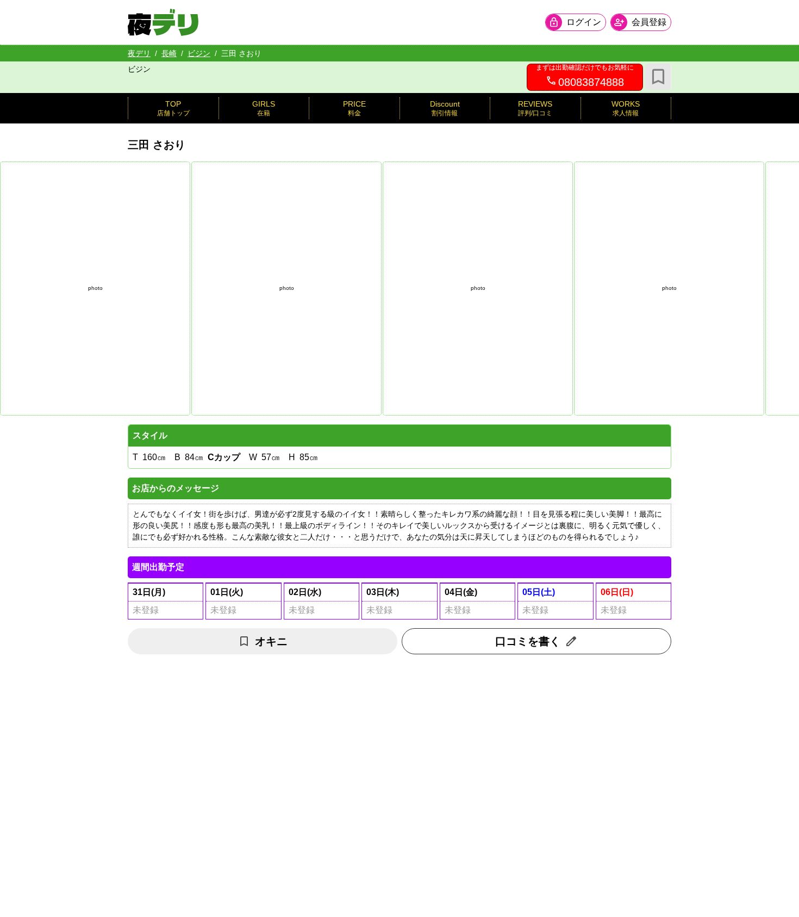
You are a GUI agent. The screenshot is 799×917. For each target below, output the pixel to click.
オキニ (271, 641)
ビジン (199, 53)
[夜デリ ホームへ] (163, 22)
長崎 (169, 53)
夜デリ (139, 53)
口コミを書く (527, 641)
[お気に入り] (658, 77)
